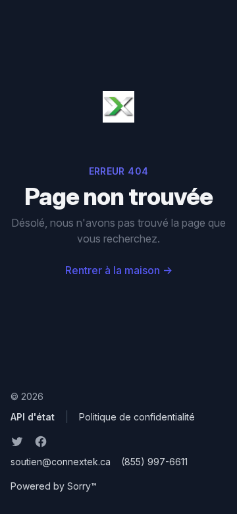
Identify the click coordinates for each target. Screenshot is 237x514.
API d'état (33, 416)
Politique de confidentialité (137, 416)
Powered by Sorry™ (54, 486)
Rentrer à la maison (118, 270)
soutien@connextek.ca (61, 461)
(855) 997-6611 (154, 461)
